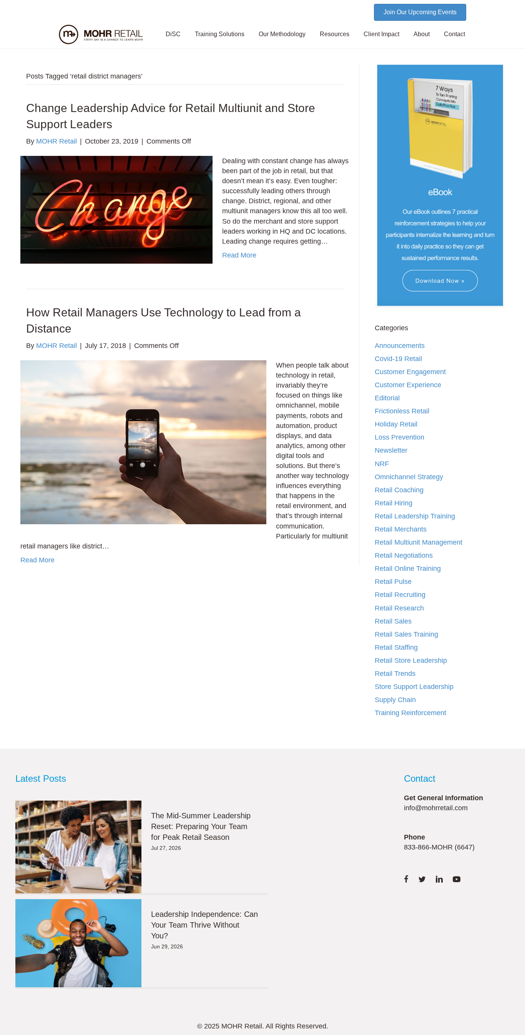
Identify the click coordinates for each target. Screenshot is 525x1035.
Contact (454, 34)
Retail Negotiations (404, 555)
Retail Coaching (399, 490)
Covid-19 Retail (398, 359)
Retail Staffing (396, 647)
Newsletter (391, 450)
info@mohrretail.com (436, 808)
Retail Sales (393, 621)
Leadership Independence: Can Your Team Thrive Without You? (204, 925)
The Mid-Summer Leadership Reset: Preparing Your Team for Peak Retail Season (201, 826)
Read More (239, 255)
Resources (334, 34)
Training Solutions (219, 34)
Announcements (400, 345)
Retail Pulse (393, 581)
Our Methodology (282, 34)
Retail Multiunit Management (418, 542)
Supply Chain (395, 700)
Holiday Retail (396, 424)
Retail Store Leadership (411, 660)
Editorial (387, 398)
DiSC (173, 34)
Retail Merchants (401, 529)
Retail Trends (395, 673)
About (422, 34)
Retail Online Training (408, 568)
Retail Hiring (393, 503)
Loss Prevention (399, 437)
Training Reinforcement (410, 713)
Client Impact (381, 34)
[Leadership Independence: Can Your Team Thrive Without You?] (78, 943)
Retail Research (399, 608)
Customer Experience (408, 385)
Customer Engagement (410, 372)
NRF (382, 464)
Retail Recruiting (400, 595)
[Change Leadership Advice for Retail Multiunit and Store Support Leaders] (116, 209)
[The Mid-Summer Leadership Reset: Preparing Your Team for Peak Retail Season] (78, 847)
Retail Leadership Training (415, 516)
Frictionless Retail (402, 411)
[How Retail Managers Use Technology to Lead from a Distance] (143, 442)
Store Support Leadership (414, 687)
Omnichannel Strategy (409, 477)
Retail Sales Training (406, 634)
